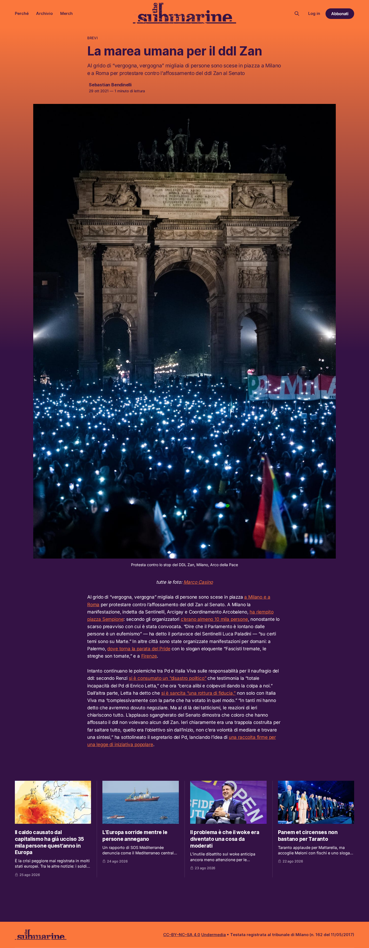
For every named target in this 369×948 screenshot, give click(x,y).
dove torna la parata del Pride (138, 648)
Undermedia (213, 934)
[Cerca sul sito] (297, 13)
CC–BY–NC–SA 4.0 (181, 934)
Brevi (92, 38)
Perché (22, 13)
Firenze (149, 656)
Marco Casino (198, 582)
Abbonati (340, 13)
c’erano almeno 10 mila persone (214, 619)
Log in (314, 13)
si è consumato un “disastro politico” (167, 678)
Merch (66, 13)
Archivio (44, 13)
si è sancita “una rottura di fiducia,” (198, 693)
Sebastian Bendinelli (110, 84)
